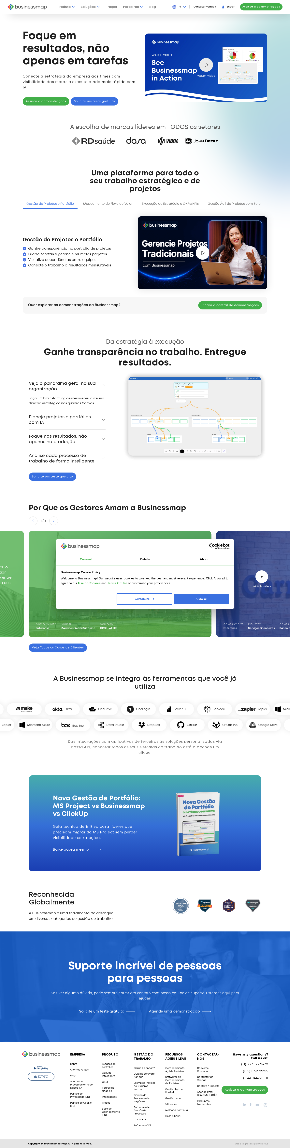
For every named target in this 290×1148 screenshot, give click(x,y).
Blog (73, 1076)
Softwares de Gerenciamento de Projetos (174, 1080)
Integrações (109, 1097)
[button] (33, 521)
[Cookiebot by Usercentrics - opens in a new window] (212, 546)
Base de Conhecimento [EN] (111, 1112)
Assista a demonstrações (261, 7)
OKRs (105, 1082)
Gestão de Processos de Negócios (142, 1098)
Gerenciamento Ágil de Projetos (174, 1069)
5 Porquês (171, 1104)
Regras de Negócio (108, 1089)
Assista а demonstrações (245, 1090)
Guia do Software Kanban (144, 1075)
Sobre (73, 1064)
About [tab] (204, 559)
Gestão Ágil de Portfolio (174, 1091)
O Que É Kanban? (144, 1068)
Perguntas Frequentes (204, 1102)
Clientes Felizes (79, 1070)
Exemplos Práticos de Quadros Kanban (144, 1086)
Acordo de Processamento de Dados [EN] (81, 1085)
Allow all (201, 599)
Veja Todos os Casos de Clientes (58, 647)
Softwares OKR (143, 1126)
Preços (106, 1103)
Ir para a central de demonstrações (230, 305)
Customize (142, 599)
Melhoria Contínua (176, 1110)
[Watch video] (203, 253)
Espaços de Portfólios (109, 1065)
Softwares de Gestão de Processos (142, 1110)
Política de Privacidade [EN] (80, 1095)
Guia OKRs (140, 1120)
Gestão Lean (173, 1098)
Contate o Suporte (208, 1086)
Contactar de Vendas (205, 1078)
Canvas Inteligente (108, 1074)
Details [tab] (145, 559)
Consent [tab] (86, 559)
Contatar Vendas (205, 7)
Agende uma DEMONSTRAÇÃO (207, 1093)
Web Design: (251, 1144)
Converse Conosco (203, 1069)
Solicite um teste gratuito (94, 101)
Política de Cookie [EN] (81, 1104)
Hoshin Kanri (173, 1116)
